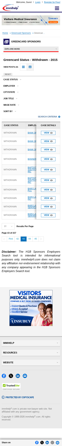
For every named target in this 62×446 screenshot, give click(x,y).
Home (5, 33)
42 (17, 239)
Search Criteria (47, 117)
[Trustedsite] (11, 390)
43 (23, 239)
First (11, 239)
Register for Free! (52, 2)
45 (35, 239)
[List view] (23, 67)
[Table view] (30, 67)
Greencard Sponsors (21, 33)
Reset (8, 74)
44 (29, 239)
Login (37, 2)
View (46, 133)
